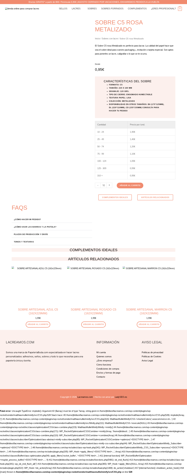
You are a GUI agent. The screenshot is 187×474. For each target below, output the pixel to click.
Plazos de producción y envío (31, 234)
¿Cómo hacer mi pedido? (27, 219)
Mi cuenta (101, 352)
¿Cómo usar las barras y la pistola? (35, 227)
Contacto (100, 377)
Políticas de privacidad (152, 352)
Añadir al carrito (130, 185)
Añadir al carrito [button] (38, 324)
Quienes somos (104, 356)
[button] (52, 219)
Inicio (97, 38)
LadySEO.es (121, 397)
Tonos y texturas (24, 242)
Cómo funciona (103, 364)
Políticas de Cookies (151, 356)
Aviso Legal (147, 360)
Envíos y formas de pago (108, 372)
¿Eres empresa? (104, 360)
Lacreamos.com (85, 397)
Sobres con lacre (110, 38)
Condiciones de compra (107, 368)
